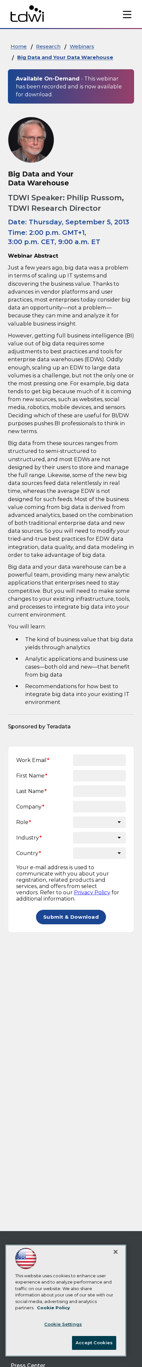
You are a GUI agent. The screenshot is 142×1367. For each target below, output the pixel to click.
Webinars (82, 46)
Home (19, 46)
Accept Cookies (94, 1342)
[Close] (115, 1252)
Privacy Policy (92, 892)
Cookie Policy (53, 1307)
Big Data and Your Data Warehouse (65, 57)
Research (48, 46)
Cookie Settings (63, 1324)
